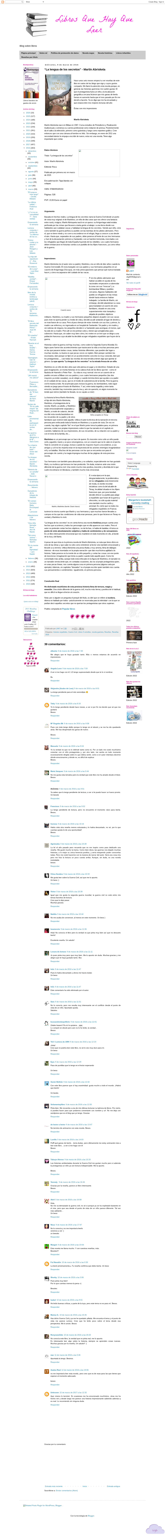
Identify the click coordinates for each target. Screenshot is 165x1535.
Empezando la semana (33, 223)
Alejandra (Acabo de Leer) (62, 688)
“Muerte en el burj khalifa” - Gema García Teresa (33, 348)
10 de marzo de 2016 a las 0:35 (75, 1262)
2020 (28, 134)
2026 (28, 113)
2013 (28, 573)
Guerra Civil (72, 632)
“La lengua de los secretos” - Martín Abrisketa (33, 461)
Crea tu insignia (131, 453)
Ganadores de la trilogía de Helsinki (33, 494)
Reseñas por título (29, 57)
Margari (54, 1245)
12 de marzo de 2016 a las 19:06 (75, 1370)
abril (30, 186)
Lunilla (54, 1139)
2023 (28, 123)
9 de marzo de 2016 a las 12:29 (68, 1062)
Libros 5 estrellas (84, 632)
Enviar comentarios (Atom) (67, 1490)
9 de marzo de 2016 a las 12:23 (83, 1042)
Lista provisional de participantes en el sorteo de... (33, 422)
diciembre (32, 151)
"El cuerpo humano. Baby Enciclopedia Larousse (33, 506)
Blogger (91, 1516)
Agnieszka (55, 844)
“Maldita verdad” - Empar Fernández (33, 280)
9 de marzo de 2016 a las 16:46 (72, 1182)
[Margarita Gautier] (127, 450)
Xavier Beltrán (57, 1082)
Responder (55, 661)
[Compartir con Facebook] (80, 628)
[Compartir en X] (78, 628)
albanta (54, 651)
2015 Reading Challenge (31, 609)
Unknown (55, 1392)
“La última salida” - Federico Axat (32, 205)
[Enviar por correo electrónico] (73, 628)
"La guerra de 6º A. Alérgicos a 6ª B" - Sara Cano (33, 437)
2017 (28, 144)
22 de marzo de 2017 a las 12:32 (73, 1392)
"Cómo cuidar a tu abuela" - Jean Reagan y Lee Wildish (33, 246)
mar (52, 1355)
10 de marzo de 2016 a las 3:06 (71, 1277)
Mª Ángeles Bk (57, 723)
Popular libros (68, 609)
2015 (28, 566)
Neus (53, 1225)
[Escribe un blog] (75, 628)
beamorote (55, 929)
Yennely (54, 1182)
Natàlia (54, 914)
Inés (52, 969)
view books (35, 634)
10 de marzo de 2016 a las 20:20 (77, 1335)
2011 (28, 580)
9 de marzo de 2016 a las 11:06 (74, 929)
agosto (31, 171)
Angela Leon (56, 668)
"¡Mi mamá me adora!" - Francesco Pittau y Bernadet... (33, 380)
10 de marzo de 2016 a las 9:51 (70, 1300)
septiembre (32, 166)
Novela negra (88, 53)
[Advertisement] (82, 1465)
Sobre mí (43, 53)
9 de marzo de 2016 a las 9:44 (76, 771)
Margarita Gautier (131, 447)
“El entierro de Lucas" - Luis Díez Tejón (33, 270)
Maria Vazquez (57, 771)
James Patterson (140, 508)
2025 (28, 116)
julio (30, 175)
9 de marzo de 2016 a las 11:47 (68, 969)
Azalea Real (56, 1370)
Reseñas (107, 632)
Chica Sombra (57, 874)
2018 (28, 141)
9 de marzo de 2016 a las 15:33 (78, 1159)
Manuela (54, 746)
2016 (28, 148)
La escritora (137, 506)
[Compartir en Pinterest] (83, 628)
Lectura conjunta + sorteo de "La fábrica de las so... (33, 232)
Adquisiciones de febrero (33, 517)
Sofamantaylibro (58, 1104)
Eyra (52, 1062)
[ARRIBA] (155, 1529)
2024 (28, 120)
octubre (31, 162)
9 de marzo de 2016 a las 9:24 (71, 746)
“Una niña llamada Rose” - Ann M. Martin (32, 527)
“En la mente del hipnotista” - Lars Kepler (33, 549)
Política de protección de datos (65, 53)
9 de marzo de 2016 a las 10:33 (77, 874)
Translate (135, 469)
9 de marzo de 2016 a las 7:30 (70, 651)
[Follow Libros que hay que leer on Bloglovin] (137, 296)
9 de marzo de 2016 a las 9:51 (71, 789)
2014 (28, 570)
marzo (31, 189)
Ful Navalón (56, 1262)
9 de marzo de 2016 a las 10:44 (70, 914)
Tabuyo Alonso (57, 1159)
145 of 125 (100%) (30, 631)
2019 (28, 137)
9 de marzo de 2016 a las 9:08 (76, 723)
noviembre (32, 157)
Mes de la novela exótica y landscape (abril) (33, 296)
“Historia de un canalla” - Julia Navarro (33, 472)
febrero (31, 558)
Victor (53, 892)
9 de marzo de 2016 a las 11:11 (80, 952)
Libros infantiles (123, 53)
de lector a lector (58, 1125)
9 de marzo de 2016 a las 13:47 (79, 1125)
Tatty (53, 704)
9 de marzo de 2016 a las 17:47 (69, 1225)
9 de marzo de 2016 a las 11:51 (68, 1002)
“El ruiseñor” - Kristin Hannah (33, 337)
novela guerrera (97, 632)
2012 (28, 577)
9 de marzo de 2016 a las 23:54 (71, 1245)
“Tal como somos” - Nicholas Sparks (32, 538)
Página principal (28, 53)
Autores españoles (60, 632)
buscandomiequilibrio (60, 1022)
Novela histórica (105, 53)
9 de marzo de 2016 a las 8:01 (86, 688)
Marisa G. (55, 1315)
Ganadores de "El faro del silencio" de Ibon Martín (33, 395)
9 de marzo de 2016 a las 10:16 (71, 824)
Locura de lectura (58, 952)
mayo (30, 182)
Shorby (54, 1277)
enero (31, 562)
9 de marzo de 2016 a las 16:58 (68, 1200)
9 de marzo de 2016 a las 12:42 (77, 1082)
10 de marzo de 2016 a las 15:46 (73, 1315)
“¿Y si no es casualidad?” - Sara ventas (33, 215)
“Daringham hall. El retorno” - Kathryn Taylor (32, 362)
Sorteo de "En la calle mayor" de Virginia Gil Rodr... (33, 408)
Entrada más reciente (54, 1486)
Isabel (53, 1300)
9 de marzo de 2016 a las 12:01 (84, 1022)
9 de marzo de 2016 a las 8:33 (68, 704)
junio (30, 179)
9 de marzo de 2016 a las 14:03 (70, 1139)
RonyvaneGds (57, 1335)
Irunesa (54, 824)
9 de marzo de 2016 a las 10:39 (69, 892)
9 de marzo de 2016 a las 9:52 (72, 806)
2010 (28, 584)
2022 (28, 127)
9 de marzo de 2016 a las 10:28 (73, 844)
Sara (52, 1002)
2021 (28, 130)
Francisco (55, 806)
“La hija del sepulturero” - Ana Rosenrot (33, 260)
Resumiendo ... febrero (33, 486)
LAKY (131, 271)
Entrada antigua (113, 1486)
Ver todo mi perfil (133, 283)
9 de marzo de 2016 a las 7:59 (75, 668)
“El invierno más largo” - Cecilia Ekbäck (33, 195)
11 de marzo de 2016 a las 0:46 (67, 1355)
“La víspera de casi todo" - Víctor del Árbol (32, 449)
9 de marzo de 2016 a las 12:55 (79, 1104)
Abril (53, 1200)
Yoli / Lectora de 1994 (60, 1042)
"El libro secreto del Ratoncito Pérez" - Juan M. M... (33, 326)
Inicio (85, 1486)
